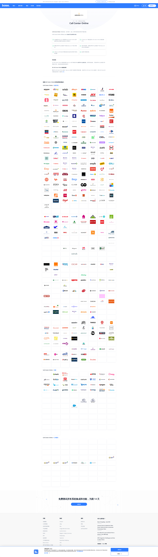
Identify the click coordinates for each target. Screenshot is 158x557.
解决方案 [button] (20, 5)
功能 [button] (14, 5)
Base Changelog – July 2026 (104, 522)
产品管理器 (45, 528)
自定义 (118, 553)
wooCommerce (63, 531)
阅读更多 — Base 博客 (102, 543)
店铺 (55, 370)
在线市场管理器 (46, 526)
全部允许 (119, 549)
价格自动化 (45, 531)
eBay (61, 524)
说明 (63, 71)
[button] (137, 5)
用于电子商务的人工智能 (48, 545)
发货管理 (45, 538)
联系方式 (83, 521)
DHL (60, 545)
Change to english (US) (101, 1)
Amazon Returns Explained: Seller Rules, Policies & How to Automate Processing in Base (105, 527)
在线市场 (56, 85)
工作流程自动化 (46, 540)
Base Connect (46, 542)
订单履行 (56, 437)
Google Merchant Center (65, 528)
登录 (145, 5)
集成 (27, 5)
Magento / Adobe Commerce (66, 533)
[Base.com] (5, 5)
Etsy (60, 526)
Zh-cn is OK (112, 1)
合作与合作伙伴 (84, 528)
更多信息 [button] (39, 5)
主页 (73, 21)
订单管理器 (45, 524)
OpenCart (62, 538)
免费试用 (151, 5)
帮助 (82, 524)
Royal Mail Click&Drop (64, 540)
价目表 (32, 5)
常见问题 (83, 526)
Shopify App (62, 535)
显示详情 (46, 552)
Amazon (61, 521)
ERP (43, 535)
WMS (44, 533)
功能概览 (45, 521)
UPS (60, 542)
